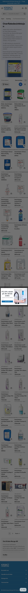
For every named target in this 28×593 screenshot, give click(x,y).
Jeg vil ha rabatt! (7, 301)
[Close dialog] (26, 288)
